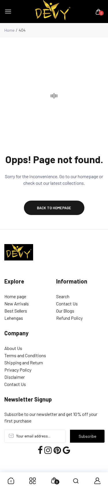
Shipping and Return (23, 362)
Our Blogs (65, 310)
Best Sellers (15, 310)
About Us (13, 348)
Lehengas (13, 318)
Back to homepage (54, 208)
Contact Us (67, 303)
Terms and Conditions (25, 355)
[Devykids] (53, 11)
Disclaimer (14, 377)
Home (9, 30)
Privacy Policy (17, 369)
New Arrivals (16, 303)
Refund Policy (69, 318)
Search (62, 296)
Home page (15, 296)
